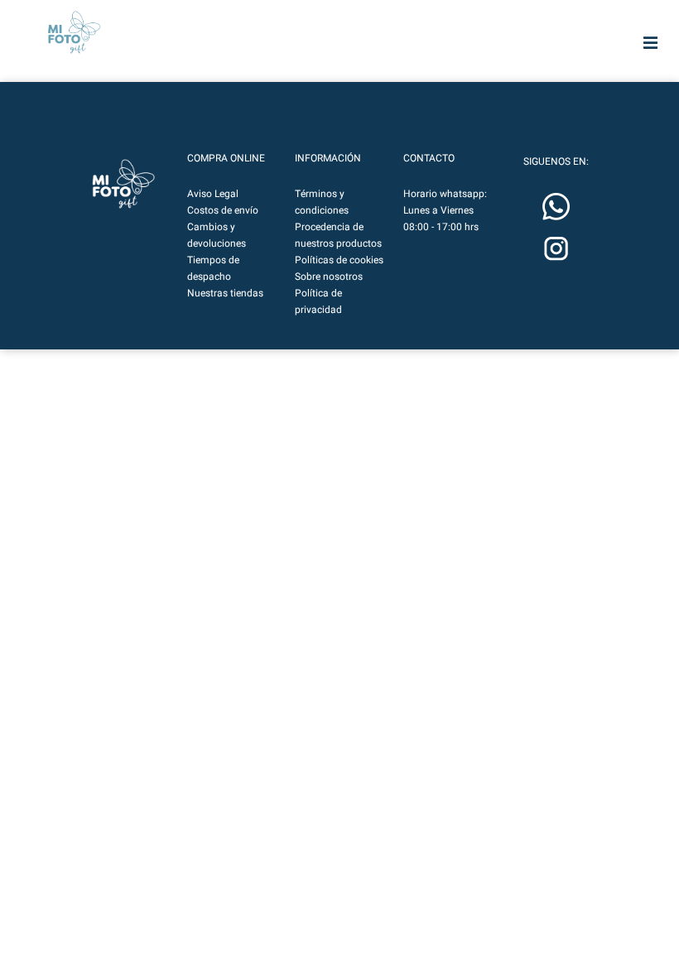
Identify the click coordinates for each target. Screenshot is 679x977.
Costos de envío (222, 210)
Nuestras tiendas (225, 293)
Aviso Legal (212, 193)
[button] (124, 183)
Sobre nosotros (329, 276)
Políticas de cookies (339, 260)
